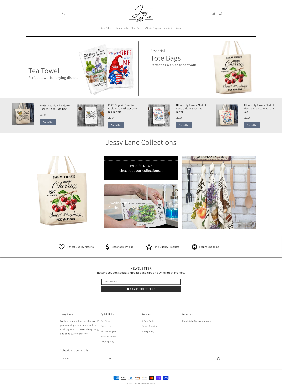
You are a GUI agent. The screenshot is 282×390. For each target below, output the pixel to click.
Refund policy (107, 341)
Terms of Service (108, 336)
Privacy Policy (148, 331)
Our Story (105, 321)
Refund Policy (148, 321)
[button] (63, 13)
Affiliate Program (109, 331)
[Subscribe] (109, 358)
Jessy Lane (136, 383)
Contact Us (106, 326)
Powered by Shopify (148, 383)
